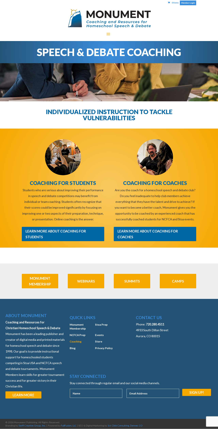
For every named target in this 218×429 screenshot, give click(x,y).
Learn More (23, 395)
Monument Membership (40, 281)
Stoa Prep (101, 324)
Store (98, 341)
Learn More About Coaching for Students (56, 234)
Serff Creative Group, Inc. (32, 425)
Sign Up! (196, 392)
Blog (72, 348)
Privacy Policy (104, 348)
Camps (178, 281)
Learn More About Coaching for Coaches (148, 234)
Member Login (188, 3)
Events (99, 335)
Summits (132, 281)
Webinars (86, 281)
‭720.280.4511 (155, 324)
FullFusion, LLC (68, 425)
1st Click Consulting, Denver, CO (125, 425)
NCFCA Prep (77, 335)
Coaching (75, 341)
